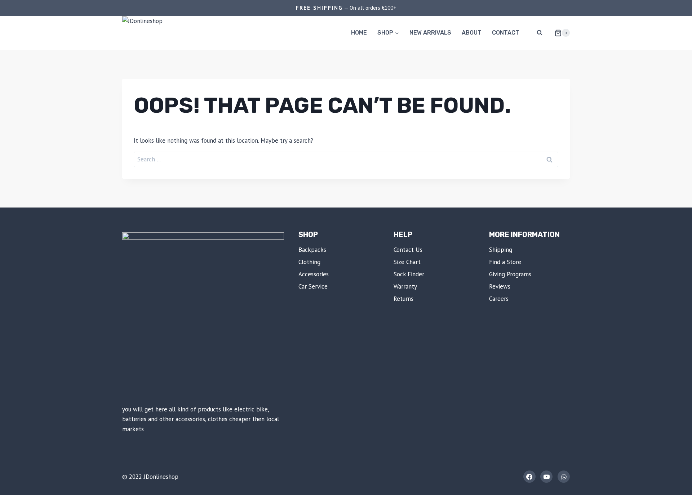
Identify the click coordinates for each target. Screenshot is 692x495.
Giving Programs (510, 274)
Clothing (309, 262)
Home (359, 32)
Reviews (499, 286)
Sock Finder (409, 274)
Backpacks (312, 250)
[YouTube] (546, 477)
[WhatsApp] (564, 477)
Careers (499, 299)
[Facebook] (529, 477)
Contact (505, 32)
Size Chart (407, 262)
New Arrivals (430, 32)
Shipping (500, 250)
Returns (403, 299)
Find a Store (505, 262)
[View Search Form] (539, 33)
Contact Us (408, 250)
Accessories (313, 274)
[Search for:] (346, 159)
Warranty (405, 286)
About (472, 32)
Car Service (313, 286)
